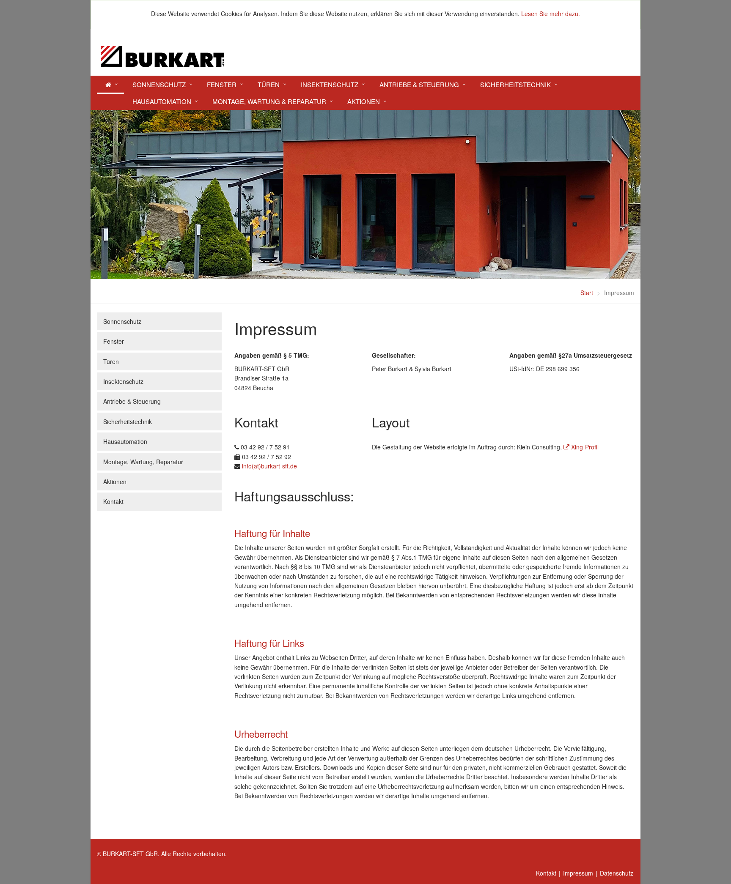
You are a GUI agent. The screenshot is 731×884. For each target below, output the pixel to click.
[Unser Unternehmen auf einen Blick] (365, 56)
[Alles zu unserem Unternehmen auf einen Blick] (110, 85)
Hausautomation (161, 101)
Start (586, 292)
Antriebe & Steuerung (419, 84)
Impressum (578, 873)
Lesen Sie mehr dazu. (550, 13)
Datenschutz (616, 873)
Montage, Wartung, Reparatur (143, 461)
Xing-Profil (584, 447)
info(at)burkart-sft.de (269, 466)
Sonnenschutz (159, 84)
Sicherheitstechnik (515, 84)
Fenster (221, 84)
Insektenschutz (329, 84)
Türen (269, 84)
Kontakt (113, 501)
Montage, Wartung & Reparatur (269, 101)
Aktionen (363, 101)
